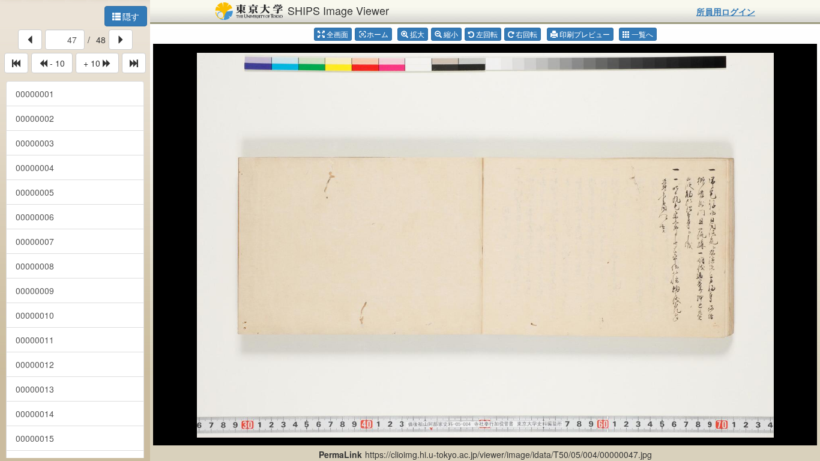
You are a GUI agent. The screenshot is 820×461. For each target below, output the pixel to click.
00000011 (35, 340)
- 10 (56, 63)
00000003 (35, 143)
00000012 (35, 364)
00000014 (35, 414)
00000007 (35, 241)
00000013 (35, 389)
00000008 (35, 266)
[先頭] (16, 63)
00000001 (35, 94)
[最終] (134, 63)
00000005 (35, 192)
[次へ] (121, 39)
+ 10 (93, 63)
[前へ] (30, 39)
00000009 (35, 291)
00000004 (35, 167)
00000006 (35, 217)
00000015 (35, 438)
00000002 (35, 118)
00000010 (35, 315)
